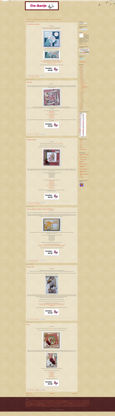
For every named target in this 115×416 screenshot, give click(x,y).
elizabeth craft (51, 402)
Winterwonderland (43, 61)
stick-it (88, 405)
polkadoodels (40, 405)
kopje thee (29, 82)
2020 (81, 73)
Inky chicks (62, 304)
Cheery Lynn (38, 401)
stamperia (81, 405)
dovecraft (35, 261)
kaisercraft (52, 403)
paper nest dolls (87, 404)
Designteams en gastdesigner (55, 19)
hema (43, 403)
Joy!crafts (49, 403)
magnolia (32, 404)
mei (81, 96)
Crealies (73, 401)
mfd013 (54, 404)
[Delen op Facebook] (43, 75)
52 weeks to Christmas (47, 304)
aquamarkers (52, 400)
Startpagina (29, 19)
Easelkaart (44, 402)
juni (81, 95)
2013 (81, 105)
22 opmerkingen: (37, 202)
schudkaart (62, 405)
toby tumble (59, 406)
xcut (46, 390)
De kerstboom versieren (33, 24)
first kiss (74, 402)
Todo (62, 406)
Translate (85, 24)
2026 (81, 66)
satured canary (56, 405)
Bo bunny (83, 400)
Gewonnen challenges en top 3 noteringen (40, 19)
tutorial (67, 406)
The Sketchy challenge (51, 112)
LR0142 (29, 404)
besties (78, 400)
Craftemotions (62, 401)
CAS (31, 401)
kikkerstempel (60, 403)
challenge (35, 401)
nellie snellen (79, 404)
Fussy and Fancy (48, 114)
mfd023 (56, 404)
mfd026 (58, 404)
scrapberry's (38, 390)
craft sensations (58, 401)
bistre (79, 400)
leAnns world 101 (79, 403)
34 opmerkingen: (37, 75)
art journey (55, 400)
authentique (63, 400)
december (82, 79)
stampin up (83, 405)
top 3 (63, 406)
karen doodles (55, 403)
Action (33, 400)
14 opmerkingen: (37, 389)
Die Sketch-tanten (48, 61)
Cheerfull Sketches (51, 111)
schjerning (60, 405)
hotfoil (44, 403)
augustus (82, 92)
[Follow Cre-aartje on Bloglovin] (82, 59)
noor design (82, 404)
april (81, 97)
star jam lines (86, 405)
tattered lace (44, 406)
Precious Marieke (51, 405)
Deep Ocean (58, 304)
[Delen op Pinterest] (44, 75)
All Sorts (51, 113)
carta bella (28, 401)
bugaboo (86, 400)
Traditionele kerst (31, 139)
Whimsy (76, 406)
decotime (86, 401)
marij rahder (46, 404)
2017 (81, 77)
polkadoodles (43, 405)
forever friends (77, 402)
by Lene (88, 400)
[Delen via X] (42, 75)
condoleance (45, 401)
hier (55, 48)
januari (82, 101)
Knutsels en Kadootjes (83, 159)
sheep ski (68, 405)
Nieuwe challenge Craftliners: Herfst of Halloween (40, 209)
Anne (49, 400)
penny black (32, 405)
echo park (47, 402)
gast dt (83, 402)
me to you (49, 404)
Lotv (40, 203)
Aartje (85, 33)
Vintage (71, 406)
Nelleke (81, 140)
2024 (81, 68)
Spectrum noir (71, 405)
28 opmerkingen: (37, 260)
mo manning (64, 404)
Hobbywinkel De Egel (83, 157)
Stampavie (78, 405)
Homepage (52, 393)
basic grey (68, 400)
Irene (81, 142)
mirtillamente (61, 404)
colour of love (42, 401)
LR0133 (27, 404)
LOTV (52, 186)
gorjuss (35, 403)
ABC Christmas (50, 372)
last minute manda (74, 403)
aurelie (30, 203)
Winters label (30, 267)
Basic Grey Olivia (71, 400)
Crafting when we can (52, 187)
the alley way (52, 406)
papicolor (29, 405)
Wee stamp (73, 406)
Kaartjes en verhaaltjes (83, 149)
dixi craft (31, 402)
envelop (58, 402)
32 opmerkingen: (37, 319)
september (82, 91)
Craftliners (32, 261)
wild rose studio (79, 406)
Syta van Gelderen (39, 406)
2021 (81, 72)
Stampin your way (51, 184)
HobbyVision (82, 161)
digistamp (29, 402)
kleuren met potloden (37, 203)
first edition (71, 402)
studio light (27, 406)
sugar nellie (30, 406)
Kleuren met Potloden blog (59, 143)
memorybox (51, 404)
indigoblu (46, 403)
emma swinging (55, 402)
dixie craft (33, 402)
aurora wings (59, 400)
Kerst (28, 325)
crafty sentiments (70, 401)
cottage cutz (49, 401)
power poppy (47, 405)
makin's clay (35, 404)
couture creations (53, 401)
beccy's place (74, 400)
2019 (81, 74)
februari (82, 100)
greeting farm (40, 403)
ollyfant (85, 404)
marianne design (41, 404)
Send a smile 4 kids (51, 188)
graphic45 (35, 390)
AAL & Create (27, 400)
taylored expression (42, 390)
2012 (81, 106)
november (82, 80)
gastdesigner (85, 402)
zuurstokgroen (85, 406)
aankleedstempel (30, 400)
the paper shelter (56, 406)
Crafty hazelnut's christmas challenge (57, 61)
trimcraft (65, 406)
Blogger (63, 409)
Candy (26, 401)
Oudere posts (75, 393)
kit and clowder (63, 403)
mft (37, 261)
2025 (81, 67)
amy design (46, 400)
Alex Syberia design (38, 400)
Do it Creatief (41, 304)
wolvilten (82, 406)
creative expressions (77, 401)
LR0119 (88, 403)
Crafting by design (51, 305)
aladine (35, 400)
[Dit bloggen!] (41, 75)
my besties (67, 404)
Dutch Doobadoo (41, 402)
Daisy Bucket (83, 401)
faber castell (32, 203)
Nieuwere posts (28, 393)
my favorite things (71, 404)
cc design (33, 401)
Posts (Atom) (31, 395)
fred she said (80, 402)
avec (65, 400)
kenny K (58, 403)
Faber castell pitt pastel (67, 402)
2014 (81, 104)
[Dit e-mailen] (40, 75)
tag (41, 406)
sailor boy (54, 405)
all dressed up (43, 400)
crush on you (80, 401)
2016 (81, 78)
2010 (81, 109)
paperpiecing (27, 405)
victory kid (69, 406)
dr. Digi (38, 402)
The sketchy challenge (51, 183)
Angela (81, 147)
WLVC (52, 371)
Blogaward (81, 400)
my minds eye (75, 404)
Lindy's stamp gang (83, 403)
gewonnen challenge (31, 403)
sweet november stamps (33, 406)
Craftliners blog (48, 28)
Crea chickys (52, 182)
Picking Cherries (36, 405)
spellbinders (75, 405)
